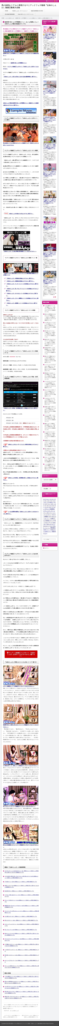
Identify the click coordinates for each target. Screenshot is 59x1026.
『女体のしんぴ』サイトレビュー (19, 10)
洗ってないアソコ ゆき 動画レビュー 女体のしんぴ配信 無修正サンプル (21, 929)
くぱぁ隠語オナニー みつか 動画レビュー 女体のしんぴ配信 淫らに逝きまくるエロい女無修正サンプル (50, 308)
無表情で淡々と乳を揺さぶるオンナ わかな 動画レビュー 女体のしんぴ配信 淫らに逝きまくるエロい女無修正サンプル (50, 443)
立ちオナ (51, 526)
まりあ (50, 505)
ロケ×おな (34, 1004)
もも (45, 507)
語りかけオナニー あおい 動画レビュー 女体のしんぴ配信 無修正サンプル (21, 920)
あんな (47, 499)
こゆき (48, 500)
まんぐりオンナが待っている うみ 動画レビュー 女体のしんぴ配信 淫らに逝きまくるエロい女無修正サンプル (50, 393)
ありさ (44, 499)
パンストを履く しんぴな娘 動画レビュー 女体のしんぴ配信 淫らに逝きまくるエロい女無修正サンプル (50, 418)
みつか (53, 505)
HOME (6, 10)
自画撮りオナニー (46, 529)
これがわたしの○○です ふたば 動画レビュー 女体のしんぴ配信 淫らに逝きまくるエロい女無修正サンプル (50, 401)
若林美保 (52, 529)
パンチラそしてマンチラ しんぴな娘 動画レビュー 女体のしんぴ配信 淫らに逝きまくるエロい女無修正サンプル (50, 384)
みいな (30, 1004)
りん (52, 507)
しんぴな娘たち (49, 502)
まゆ (48, 505)
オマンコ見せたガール (48, 512)
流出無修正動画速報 (10, 14)
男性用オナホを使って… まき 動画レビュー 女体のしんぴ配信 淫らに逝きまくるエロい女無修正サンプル (50, 376)
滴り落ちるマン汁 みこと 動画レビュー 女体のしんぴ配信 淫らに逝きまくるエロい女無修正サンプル (50, 334)
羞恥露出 (5, 1008)
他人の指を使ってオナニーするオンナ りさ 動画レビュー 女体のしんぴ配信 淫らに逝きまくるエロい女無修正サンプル (50, 451)
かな (45, 500)
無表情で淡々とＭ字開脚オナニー (30, 1006)
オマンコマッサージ (16, 1004)
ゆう (47, 507)
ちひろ (46, 504)
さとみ (54, 500)
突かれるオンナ (46, 526)
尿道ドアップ (11, 1006)
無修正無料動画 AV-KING (37, 10)
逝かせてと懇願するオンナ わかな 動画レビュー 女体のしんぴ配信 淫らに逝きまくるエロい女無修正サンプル (50, 359)
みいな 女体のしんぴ (14, 1010)
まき (45, 505)
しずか (44, 502)
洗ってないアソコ (18, 1006)
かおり (52, 499)
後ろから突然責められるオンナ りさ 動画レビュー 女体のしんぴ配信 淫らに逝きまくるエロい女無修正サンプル (50, 317)
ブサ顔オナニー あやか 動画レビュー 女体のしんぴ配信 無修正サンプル (21, 881)
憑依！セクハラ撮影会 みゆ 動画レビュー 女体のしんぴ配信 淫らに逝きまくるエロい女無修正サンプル (50, 426)
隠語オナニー (10, 1008)
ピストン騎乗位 (24, 1004)
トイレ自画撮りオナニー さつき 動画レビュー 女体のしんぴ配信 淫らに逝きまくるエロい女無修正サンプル (50, 467)
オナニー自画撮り (7, 1004)
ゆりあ (50, 507)
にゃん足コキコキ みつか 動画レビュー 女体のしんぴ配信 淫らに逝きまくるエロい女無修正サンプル (50, 435)
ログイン (47, 548)
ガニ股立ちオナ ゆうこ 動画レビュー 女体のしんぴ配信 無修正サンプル (21, 916)
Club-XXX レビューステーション (26, 14)
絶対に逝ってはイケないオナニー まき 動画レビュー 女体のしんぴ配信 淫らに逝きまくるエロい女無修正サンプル (50, 342)
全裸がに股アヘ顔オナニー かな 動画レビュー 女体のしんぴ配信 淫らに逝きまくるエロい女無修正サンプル (50, 409)
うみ (50, 499)
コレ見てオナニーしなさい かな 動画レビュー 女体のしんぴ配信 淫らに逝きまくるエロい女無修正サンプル (50, 325)
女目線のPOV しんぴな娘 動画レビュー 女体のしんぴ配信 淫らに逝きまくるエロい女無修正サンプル (50, 350)
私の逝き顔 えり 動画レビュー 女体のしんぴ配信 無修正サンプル (19, 891)
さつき (51, 500)
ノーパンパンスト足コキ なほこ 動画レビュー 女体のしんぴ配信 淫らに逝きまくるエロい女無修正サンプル (50, 367)
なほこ (52, 504)
